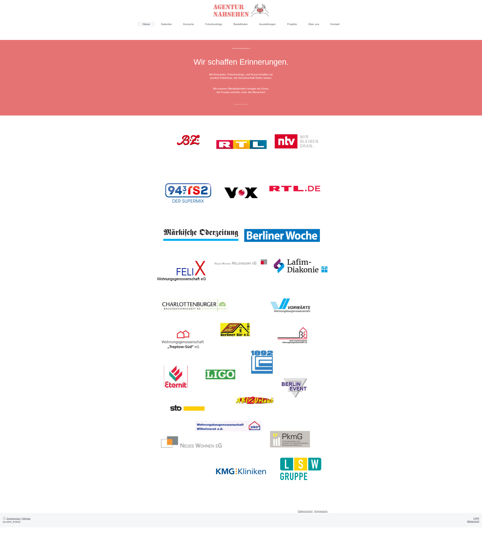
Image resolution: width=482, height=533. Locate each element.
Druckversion (13, 518)
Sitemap (26, 518)
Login (476, 518)
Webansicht (473, 521)
